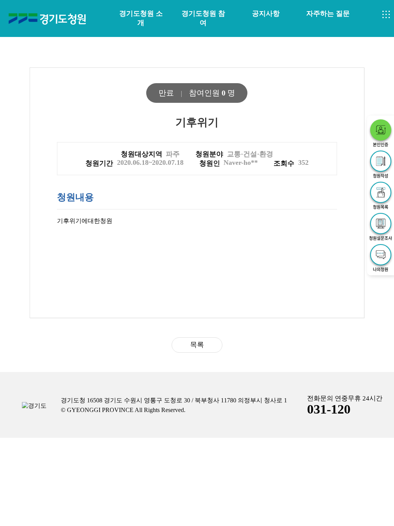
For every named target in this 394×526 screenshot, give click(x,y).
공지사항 (266, 13)
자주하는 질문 (328, 13)
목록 (197, 344)
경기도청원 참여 (203, 18)
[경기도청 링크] (34, 406)
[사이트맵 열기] (386, 14)
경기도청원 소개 (141, 18)
